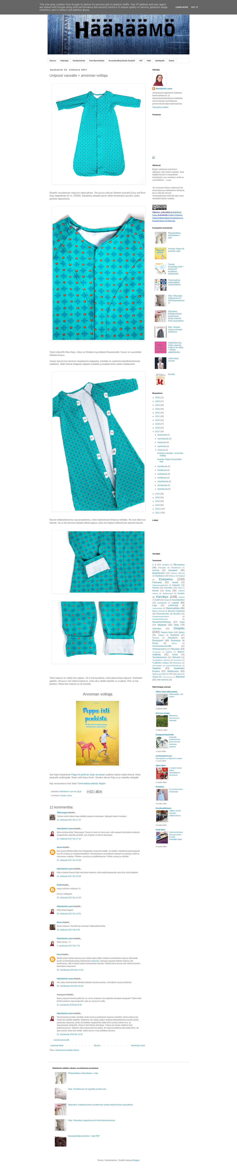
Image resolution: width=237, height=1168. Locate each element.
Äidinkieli (180, 676)
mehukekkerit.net (164, 756)
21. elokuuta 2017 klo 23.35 (69, 876)
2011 (157, 513)
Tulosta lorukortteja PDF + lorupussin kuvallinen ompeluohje (176, 269)
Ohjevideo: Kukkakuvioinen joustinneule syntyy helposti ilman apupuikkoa (176, 316)
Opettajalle (160, 61)
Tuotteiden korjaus (160, 663)
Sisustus (175, 649)
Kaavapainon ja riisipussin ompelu (169, 758)
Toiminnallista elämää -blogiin (91, 783)
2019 (157, 424)
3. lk (154, 565)
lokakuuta (162, 442)
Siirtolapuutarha (159, 649)
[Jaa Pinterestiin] (100, 791)
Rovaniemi (157, 640)
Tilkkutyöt (176, 657)
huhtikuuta (162, 478)
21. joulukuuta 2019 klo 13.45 (70, 1034)
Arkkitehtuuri (176, 568)
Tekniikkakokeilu (159, 657)
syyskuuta (162, 446)
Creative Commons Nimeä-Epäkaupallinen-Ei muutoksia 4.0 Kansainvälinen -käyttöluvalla (167, 217)
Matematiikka (173, 608)
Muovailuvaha (163, 614)
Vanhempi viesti (138, 1045)
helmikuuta (163, 485)
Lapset (175, 602)
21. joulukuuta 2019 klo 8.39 (69, 1005)
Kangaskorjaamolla (165, 735)
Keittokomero (168, 593)
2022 (157, 413)
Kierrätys (162, 596)
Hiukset (155, 588)
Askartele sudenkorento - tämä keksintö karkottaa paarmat (175, 742)
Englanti (181, 576)
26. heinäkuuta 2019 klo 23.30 (70, 986)
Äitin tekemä (162, 680)
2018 (157, 428)
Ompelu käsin (167, 632)
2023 (157, 409)
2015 (157, 497)
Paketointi (174, 635)
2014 (157, 501)
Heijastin (176, 585)
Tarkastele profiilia (160, 107)
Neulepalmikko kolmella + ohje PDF (83, 1136)
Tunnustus (177, 660)
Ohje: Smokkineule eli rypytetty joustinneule (87, 1089)
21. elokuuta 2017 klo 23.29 (69, 860)
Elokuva (172, 576)
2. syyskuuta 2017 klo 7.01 (68, 946)
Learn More (182, 7)
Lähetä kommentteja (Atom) (67, 1050)
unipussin (95, 961)
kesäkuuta (162, 470)
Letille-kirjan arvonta (173, 359)
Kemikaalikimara (163, 808)
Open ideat (161, 765)
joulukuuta (162, 435)
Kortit (157, 600)
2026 (157, 397)
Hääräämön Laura (65, 828)
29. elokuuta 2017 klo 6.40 (68, 930)
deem (59, 847)
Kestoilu (181, 593)
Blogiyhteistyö (158, 573)
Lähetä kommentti (61, 1040)
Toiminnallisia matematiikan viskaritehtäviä (174, 282)
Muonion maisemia (176, 611)
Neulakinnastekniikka (160, 616)
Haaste (175, 582)
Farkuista (157, 582)
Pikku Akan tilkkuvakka (166, 692)
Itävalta (155, 591)
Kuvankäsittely (178, 600)
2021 (157, 416)
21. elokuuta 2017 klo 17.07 (69, 820)
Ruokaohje (176, 640)
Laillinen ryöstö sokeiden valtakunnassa (175, 813)
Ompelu (63, 795)
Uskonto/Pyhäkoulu (173, 666)
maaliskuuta (163, 481)
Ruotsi (155, 643)
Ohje (176, 624)
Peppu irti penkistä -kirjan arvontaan (88, 774)
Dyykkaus (159, 576)
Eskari (171, 61)
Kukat (166, 600)
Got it (194, 7)
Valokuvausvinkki (159, 674)
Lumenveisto (157, 608)
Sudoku (169, 652)
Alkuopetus (179, 564)
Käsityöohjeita (79, 61)
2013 (157, 505)
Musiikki (176, 614)
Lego (154, 605)
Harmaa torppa (163, 713)
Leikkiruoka (173, 605)
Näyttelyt (162, 624)
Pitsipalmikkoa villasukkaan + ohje (174, 235)
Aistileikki (165, 565)
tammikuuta (163, 489)
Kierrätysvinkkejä (96, 61)
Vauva (69, 795)
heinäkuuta (163, 466)
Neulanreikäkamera (160, 619)
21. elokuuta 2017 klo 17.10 (69, 839)
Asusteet (172, 570)
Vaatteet (156, 668)
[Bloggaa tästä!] (91, 791)
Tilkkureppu (62, 812)
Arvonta (171, 374)
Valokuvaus (173, 671)
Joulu (168, 590)
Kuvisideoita (162, 603)
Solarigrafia (156, 652)
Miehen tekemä (158, 611)
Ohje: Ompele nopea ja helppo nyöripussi (175, 329)
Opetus (181, 632)
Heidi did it (160, 830)
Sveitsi (175, 654)
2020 (157, 420)
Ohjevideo (156, 628)
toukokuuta (163, 474)
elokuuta (162, 450)
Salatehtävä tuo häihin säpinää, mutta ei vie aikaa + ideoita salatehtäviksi (175, 347)
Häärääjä (64, 61)
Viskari (155, 677)
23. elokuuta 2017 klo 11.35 (69, 898)
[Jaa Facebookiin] (97, 791)
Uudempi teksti (56, 1045)
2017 (157, 431)
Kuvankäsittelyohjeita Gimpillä (122, 61)
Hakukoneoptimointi (160, 585)
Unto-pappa (157, 666)
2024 (157, 405)
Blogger (136, 1160)
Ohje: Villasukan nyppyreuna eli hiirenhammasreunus (176, 299)
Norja (182, 622)
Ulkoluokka (177, 663)
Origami (161, 635)
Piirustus (155, 638)
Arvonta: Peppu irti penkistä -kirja (176, 250)
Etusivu (53, 61)
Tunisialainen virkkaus (161, 660)
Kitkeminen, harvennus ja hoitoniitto (174, 718)
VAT (141, 61)
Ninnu (59, 922)
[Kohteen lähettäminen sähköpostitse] (88, 791)
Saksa (174, 643)
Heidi (59, 885)
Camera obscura (178, 573)
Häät (149, 61)
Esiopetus (166, 579)
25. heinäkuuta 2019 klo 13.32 (70, 970)
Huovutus (168, 588)
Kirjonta (182, 597)
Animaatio (162, 568)
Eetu (59, 954)
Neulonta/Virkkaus (161, 622)
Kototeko (160, 787)
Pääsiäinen (173, 638)
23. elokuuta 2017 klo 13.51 (69, 914)
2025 (157, 401)
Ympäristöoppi (167, 677)
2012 (157, 509)
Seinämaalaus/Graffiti (161, 646)
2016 (157, 494)
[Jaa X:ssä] (94, 791)
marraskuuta (163, 439)
